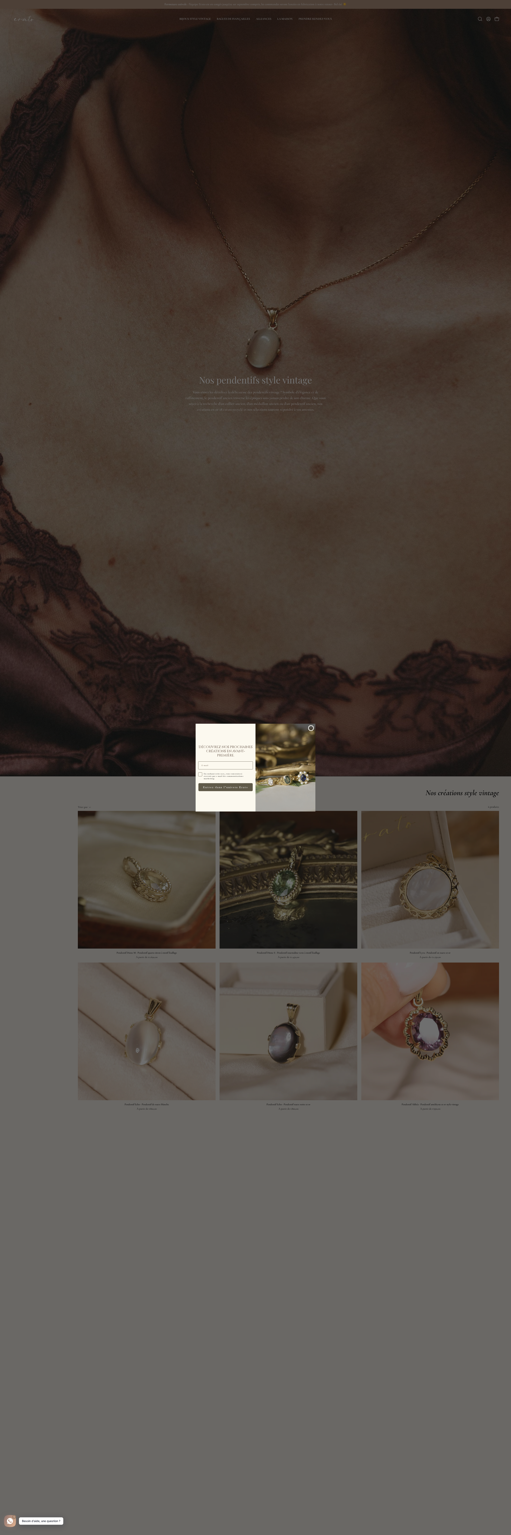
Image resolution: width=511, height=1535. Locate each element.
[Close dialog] (311, 728)
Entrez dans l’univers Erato (225, 787)
